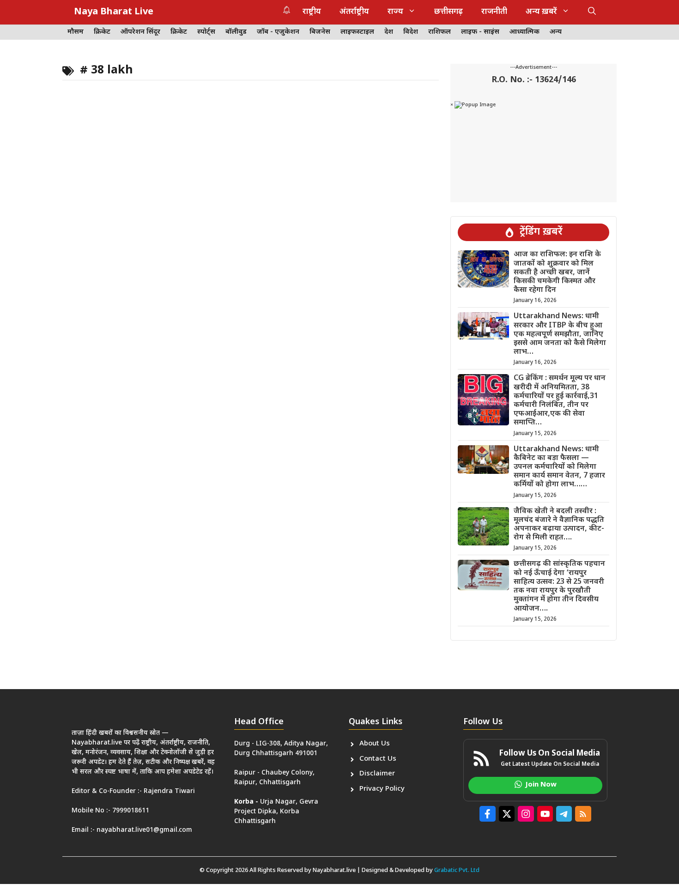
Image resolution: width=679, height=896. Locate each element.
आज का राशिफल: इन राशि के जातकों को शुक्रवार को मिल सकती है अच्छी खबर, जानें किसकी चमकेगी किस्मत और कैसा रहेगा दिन (557, 272)
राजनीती (494, 12)
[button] (592, 12)
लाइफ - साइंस (480, 32)
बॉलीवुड (236, 32)
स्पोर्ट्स (206, 32)
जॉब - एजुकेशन (278, 32)
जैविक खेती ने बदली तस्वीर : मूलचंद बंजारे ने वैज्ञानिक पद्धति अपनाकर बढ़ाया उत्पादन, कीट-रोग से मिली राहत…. (559, 525)
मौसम (75, 32)
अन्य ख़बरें (541, 12)
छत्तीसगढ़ (448, 12)
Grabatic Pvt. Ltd (456, 870)
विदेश (410, 32)
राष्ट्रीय (312, 12)
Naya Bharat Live (113, 12)
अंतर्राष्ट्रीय (354, 12)
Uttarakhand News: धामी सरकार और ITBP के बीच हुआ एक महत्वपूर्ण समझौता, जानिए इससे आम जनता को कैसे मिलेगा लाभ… (560, 334)
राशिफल (439, 32)
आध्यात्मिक (524, 32)
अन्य (556, 32)
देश (388, 32)
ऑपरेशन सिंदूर (140, 32)
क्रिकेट (102, 32)
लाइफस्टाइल (357, 32)
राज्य (395, 12)
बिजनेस (319, 32)
